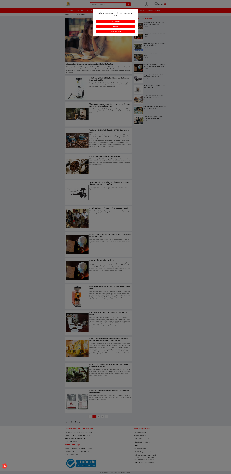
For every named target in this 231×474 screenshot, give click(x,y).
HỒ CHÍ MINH (116, 21)
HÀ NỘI (115, 26)
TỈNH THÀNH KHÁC (115, 31)
